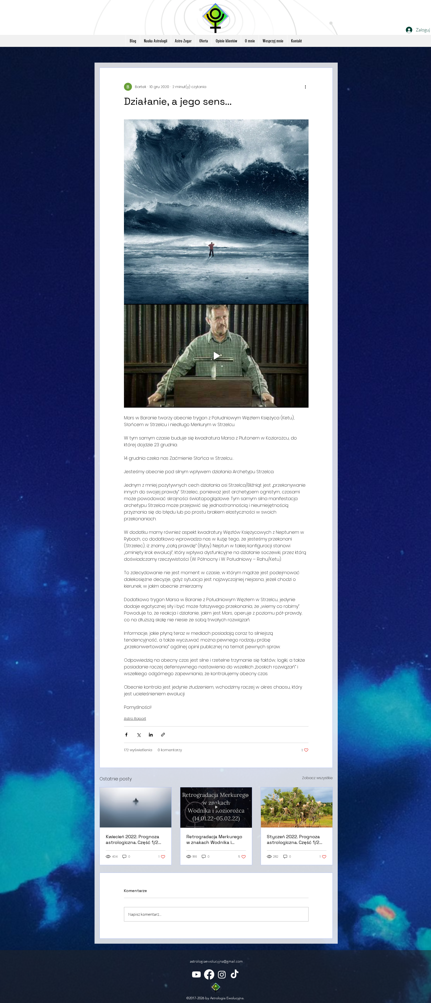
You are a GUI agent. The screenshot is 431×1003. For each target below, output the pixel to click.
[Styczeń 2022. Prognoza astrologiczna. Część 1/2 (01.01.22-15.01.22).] (296, 807)
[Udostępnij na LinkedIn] (150, 734)
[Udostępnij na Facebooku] (126, 734)
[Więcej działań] (306, 87)
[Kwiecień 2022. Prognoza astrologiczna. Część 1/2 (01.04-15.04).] (135, 807)
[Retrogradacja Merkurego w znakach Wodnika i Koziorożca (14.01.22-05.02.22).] (216, 807)
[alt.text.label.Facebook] (209, 974)
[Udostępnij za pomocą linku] (163, 734)
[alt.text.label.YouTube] (196, 974)
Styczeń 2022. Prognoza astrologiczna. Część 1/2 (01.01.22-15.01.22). (293, 839)
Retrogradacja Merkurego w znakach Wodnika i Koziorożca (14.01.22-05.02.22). (214, 839)
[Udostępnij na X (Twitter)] (138, 734)
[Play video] (216, 356)
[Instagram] (222, 974)
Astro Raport (135, 718)
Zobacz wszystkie (317, 777)
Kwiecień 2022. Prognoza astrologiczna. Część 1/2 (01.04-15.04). (132, 839)
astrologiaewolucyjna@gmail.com (216, 961)
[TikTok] (234, 974)
